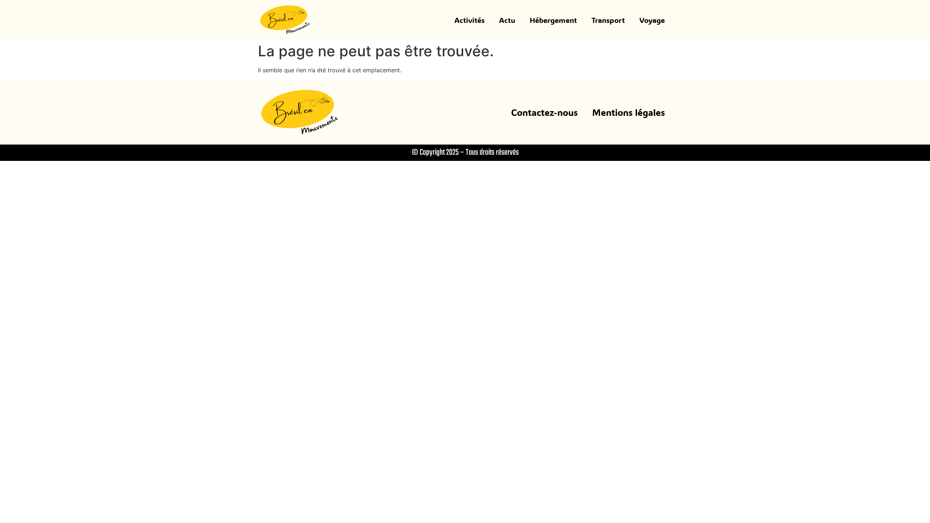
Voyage (652, 20)
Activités (469, 20)
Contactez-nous (544, 112)
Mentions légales (628, 112)
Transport (608, 20)
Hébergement (553, 20)
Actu (507, 20)
